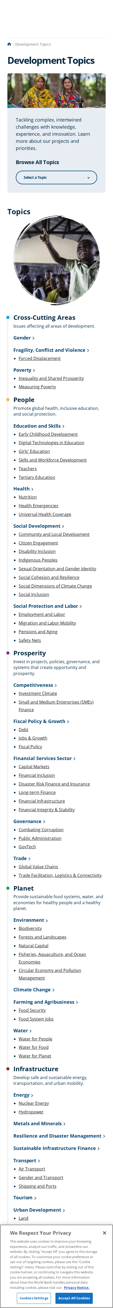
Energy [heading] (21, 1095)
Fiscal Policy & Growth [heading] (39, 721)
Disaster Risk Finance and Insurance (54, 784)
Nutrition (28, 497)
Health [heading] (21, 488)
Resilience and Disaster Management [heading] (57, 1136)
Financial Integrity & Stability (47, 810)
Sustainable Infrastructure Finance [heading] (54, 1148)
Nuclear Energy (34, 1103)
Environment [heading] (28, 920)
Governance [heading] (27, 821)
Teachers (28, 469)
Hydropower (31, 1112)
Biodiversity (30, 928)
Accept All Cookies (74, 1298)
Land (23, 1218)
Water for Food (34, 1047)
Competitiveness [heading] (33, 685)
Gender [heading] (22, 337)
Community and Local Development (54, 534)
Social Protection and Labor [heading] (45, 606)
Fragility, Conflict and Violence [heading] (49, 350)
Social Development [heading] (36, 526)
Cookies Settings (34, 1298)
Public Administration (40, 838)
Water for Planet (35, 1056)
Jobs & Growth (33, 738)
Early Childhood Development (48, 434)
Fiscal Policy (30, 747)
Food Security (32, 1010)
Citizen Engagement (38, 543)
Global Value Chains (38, 867)
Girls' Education (34, 451)
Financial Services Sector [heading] (42, 758)
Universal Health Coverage (45, 514)
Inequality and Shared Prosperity (51, 378)
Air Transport (32, 1169)
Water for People (35, 1039)
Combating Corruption (41, 830)
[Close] (104, 1233)
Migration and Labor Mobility (47, 623)
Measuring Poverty (37, 387)
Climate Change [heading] (32, 989)
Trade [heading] (20, 858)
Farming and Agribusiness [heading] (43, 1002)
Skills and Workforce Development (53, 460)
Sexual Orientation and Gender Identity (57, 569)
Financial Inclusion (37, 775)
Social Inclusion (34, 594)
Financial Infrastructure (42, 801)
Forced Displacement (40, 358)
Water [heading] (20, 1030)
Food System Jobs (36, 1019)
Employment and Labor (42, 614)
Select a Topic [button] (35, 177)
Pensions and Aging (38, 632)
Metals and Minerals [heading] (37, 1123)
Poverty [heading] (22, 370)
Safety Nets (30, 640)
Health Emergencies (38, 506)
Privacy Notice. (77, 1287)
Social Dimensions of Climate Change (55, 586)
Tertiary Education (37, 477)
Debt (23, 730)
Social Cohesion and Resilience (49, 577)
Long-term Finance (37, 792)
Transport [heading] (24, 1160)
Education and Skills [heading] (37, 426)
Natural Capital (33, 946)
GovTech (27, 847)
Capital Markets (34, 767)
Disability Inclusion (37, 551)
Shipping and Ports (37, 1186)
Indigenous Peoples (38, 560)
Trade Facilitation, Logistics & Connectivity (60, 875)
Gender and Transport (41, 1177)
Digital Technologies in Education (51, 443)
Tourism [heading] (23, 1197)
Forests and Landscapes (42, 937)
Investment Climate (38, 693)
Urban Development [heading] (37, 1210)
